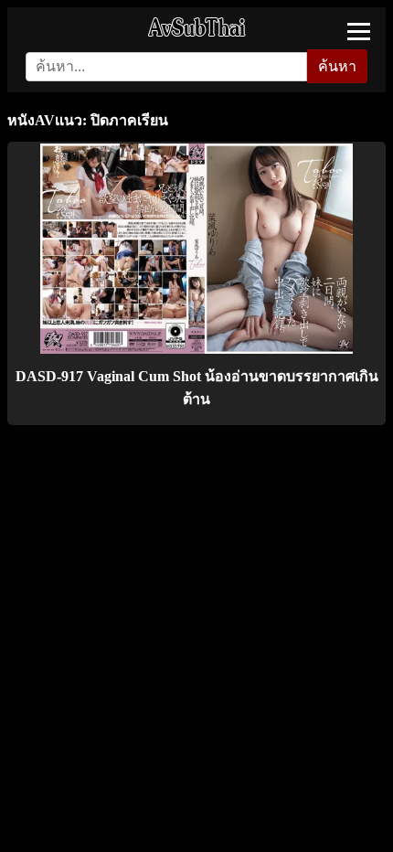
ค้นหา (337, 66)
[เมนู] (358, 31)
